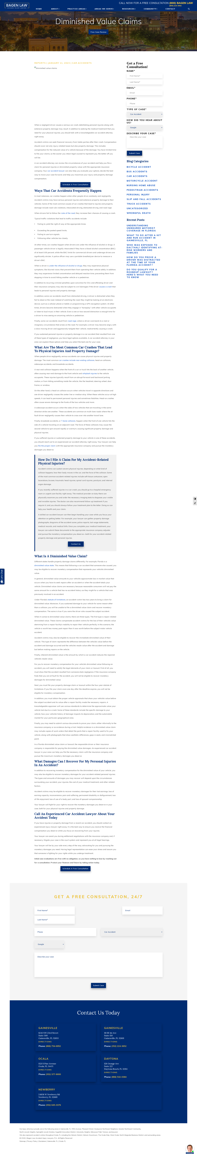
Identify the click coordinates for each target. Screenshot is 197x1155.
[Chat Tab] (98, 577)
